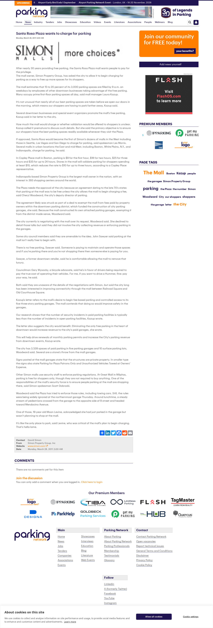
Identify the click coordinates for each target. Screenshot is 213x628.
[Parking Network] (31, 11)
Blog (170, 22)
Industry (38, 22)
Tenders (50, 22)
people (191, 173)
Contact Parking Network (151, 536)
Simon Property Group (176, 181)
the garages (155, 181)
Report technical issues (150, 546)
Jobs (59, 22)
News (28, 22)
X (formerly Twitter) (115, 589)
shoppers (188, 196)
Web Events (88, 560)
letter (168, 204)
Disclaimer (142, 555)
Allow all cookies (153, 617)
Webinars (160, 22)
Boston (170, 173)
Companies (64, 555)
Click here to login (91, 482)
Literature (119, 22)
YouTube (109, 598)
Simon (192, 189)
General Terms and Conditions (154, 551)
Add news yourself (171, 64)
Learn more (70, 621)
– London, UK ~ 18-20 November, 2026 (107, 3)
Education (85, 22)
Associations (134, 22)
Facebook (110, 593)
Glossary (109, 560)
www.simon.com (37, 446)
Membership (111, 551)
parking (150, 189)
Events (107, 22)
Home (19, 22)
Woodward (150, 196)
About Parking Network (118, 541)
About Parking (112, 536)
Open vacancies (146, 541)
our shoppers (173, 197)
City (161, 197)
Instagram (110, 603)
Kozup (181, 173)
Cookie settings (190, 617)
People (148, 22)
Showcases (71, 22)
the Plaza (166, 189)
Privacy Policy (144, 560)
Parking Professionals (117, 546)
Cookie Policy (144, 565)
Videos (97, 22)
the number (180, 189)
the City (179, 204)
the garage (157, 204)
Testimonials (111, 555)
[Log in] (196, 22)
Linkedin (109, 584)
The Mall (153, 172)
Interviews (87, 541)
